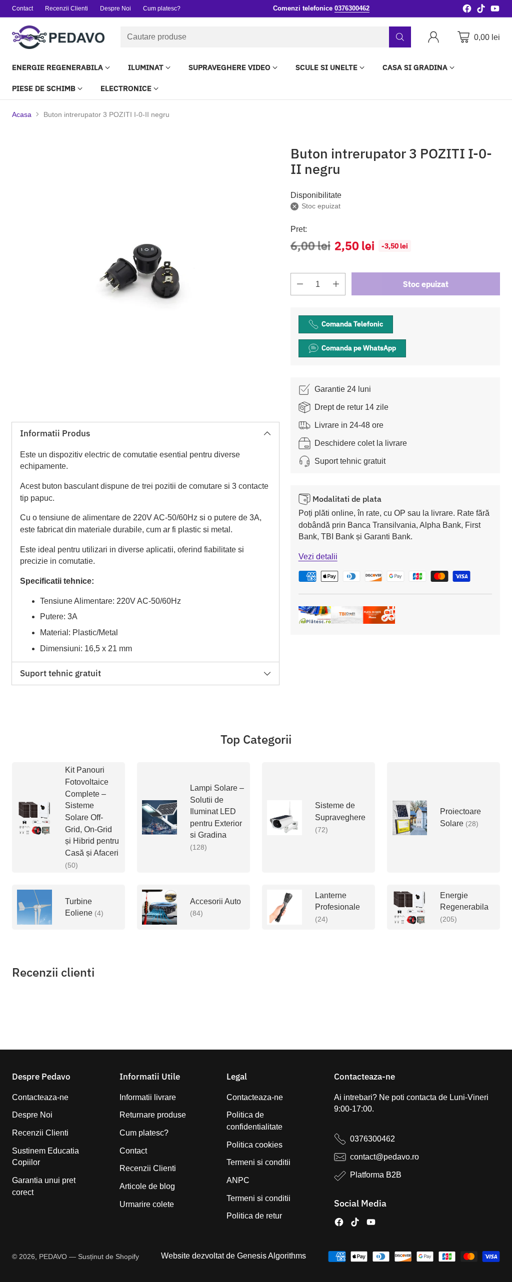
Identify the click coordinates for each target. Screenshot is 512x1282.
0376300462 (372, 1139)
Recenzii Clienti (40, 1133)
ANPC (238, 1180)
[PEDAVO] (58, 37)
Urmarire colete (147, 1204)
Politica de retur (254, 1216)
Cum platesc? (144, 1133)
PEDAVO (53, 1257)
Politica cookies (254, 1145)
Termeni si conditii (258, 1162)
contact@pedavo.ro (384, 1157)
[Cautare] (400, 36)
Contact (133, 1151)
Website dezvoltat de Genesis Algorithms (233, 1256)
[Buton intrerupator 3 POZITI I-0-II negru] (145, 271)
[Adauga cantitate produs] (336, 284)
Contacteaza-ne (40, 1097)
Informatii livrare (148, 1097)
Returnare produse (153, 1115)
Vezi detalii (318, 556)
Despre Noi (32, 1115)
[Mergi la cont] (435, 36)
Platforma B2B (376, 1175)
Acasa (22, 114)
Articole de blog (147, 1186)
